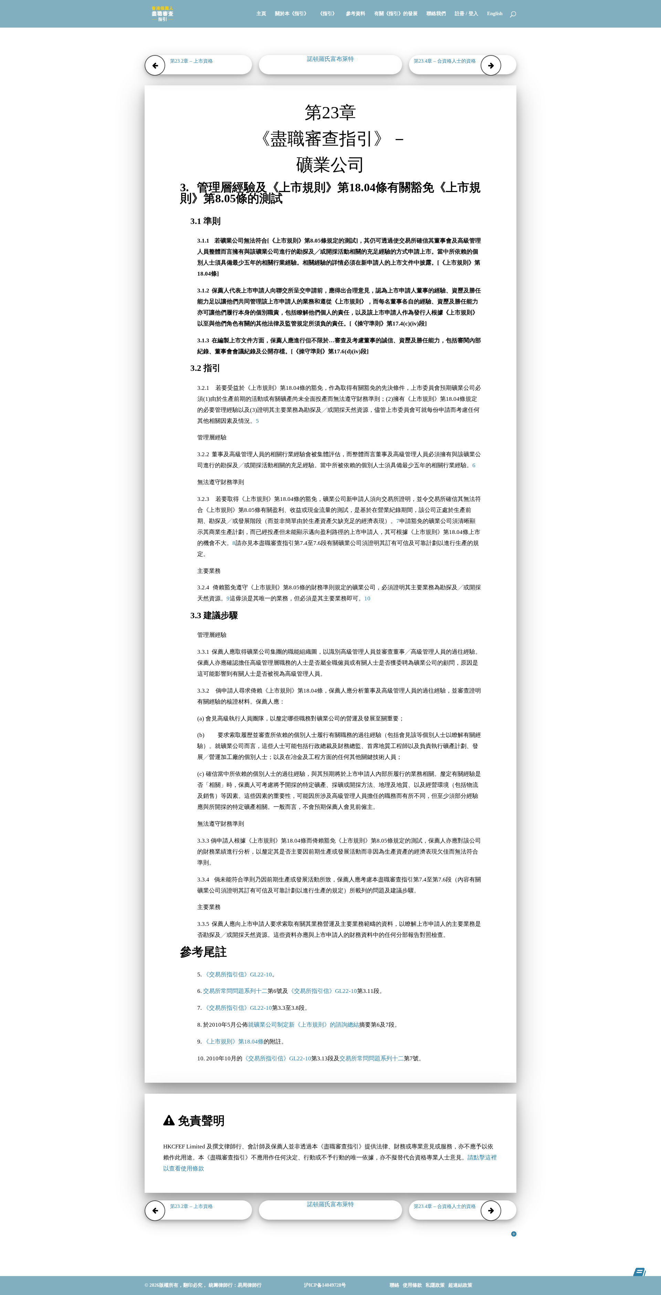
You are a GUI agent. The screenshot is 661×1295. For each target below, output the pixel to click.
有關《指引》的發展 (396, 13)
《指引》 (327, 13)
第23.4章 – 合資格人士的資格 (445, 61)
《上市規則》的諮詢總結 (327, 1024)
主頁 (261, 13)
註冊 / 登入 (466, 13)
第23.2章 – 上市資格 (191, 61)
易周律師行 (250, 1285)
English (495, 13)
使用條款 (412, 1285)
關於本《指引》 (292, 13)
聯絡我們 (436, 13)
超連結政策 (460, 1285)
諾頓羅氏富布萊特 (330, 59)
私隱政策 (435, 1285)
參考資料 (355, 13)
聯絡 (394, 1285)
